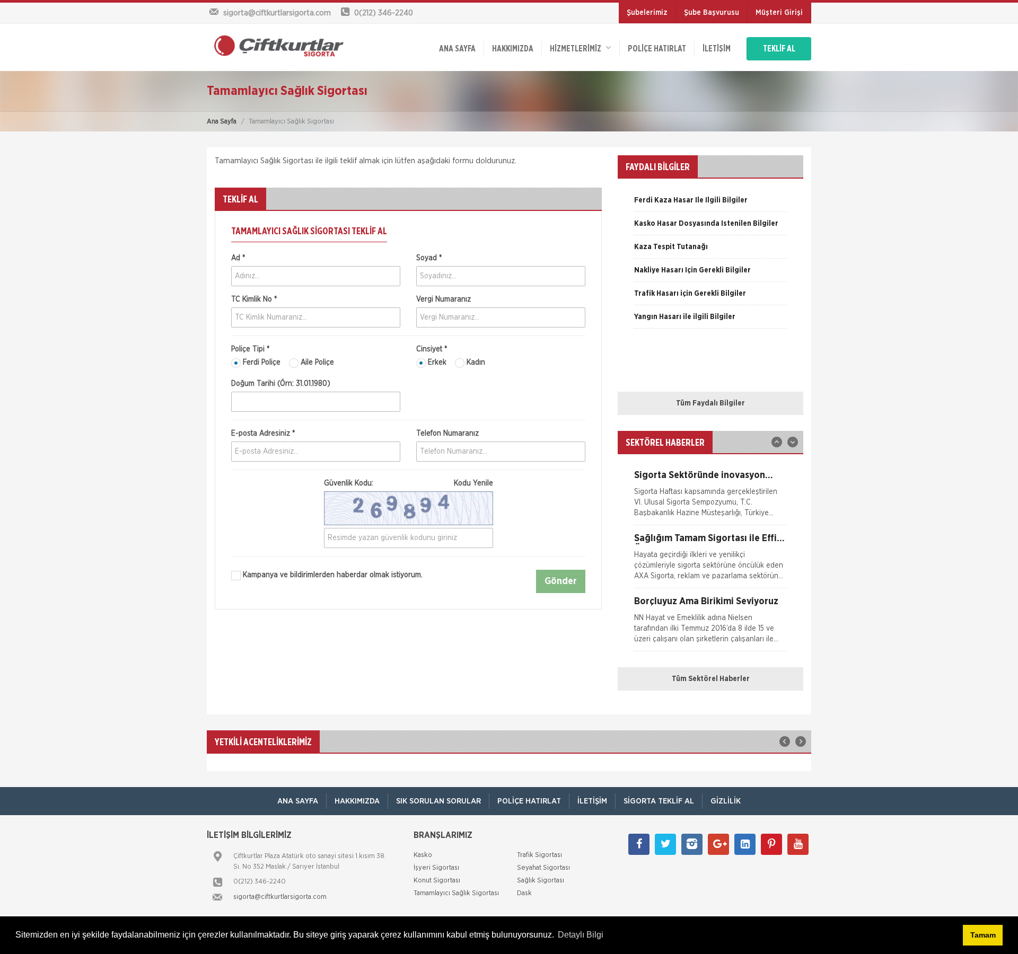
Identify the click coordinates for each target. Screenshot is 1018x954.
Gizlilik (725, 801)
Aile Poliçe (316, 362)
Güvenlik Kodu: (408, 483)
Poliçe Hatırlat (657, 49)
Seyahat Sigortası (543, 867)
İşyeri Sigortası (436, 867)
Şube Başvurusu (711, 12)
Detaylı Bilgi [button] (580, 934)
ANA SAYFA (457, 49)
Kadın (474, 362)
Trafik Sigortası (539, 855)
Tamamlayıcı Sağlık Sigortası (456, 893)
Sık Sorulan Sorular (438, 801)
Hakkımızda (512, 49)
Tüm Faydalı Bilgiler (710, 403)
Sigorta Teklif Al (659, 801)
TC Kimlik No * (254, 299)
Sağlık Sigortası (540, 880)
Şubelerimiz (647, 12)
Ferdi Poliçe (260, 362)
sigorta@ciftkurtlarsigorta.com (280, 897)
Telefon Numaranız (447, 433)
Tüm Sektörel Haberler (711, 679)
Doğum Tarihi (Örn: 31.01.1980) (280, 383)
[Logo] (276, 45)
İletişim (717, 49)
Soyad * (429, 258)
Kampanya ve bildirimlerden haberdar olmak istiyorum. (332, 575)
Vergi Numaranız (443, 299)
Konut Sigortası (437, 880)
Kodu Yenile (473, 483)
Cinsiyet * (431, 349)
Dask (524, 893)
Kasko (423, 855)
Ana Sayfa (221, 121)
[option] (710, 204)
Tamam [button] (983, 935)
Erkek (436, 362)
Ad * (238, 258)
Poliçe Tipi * (250, 349)
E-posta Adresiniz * (263, 433)
